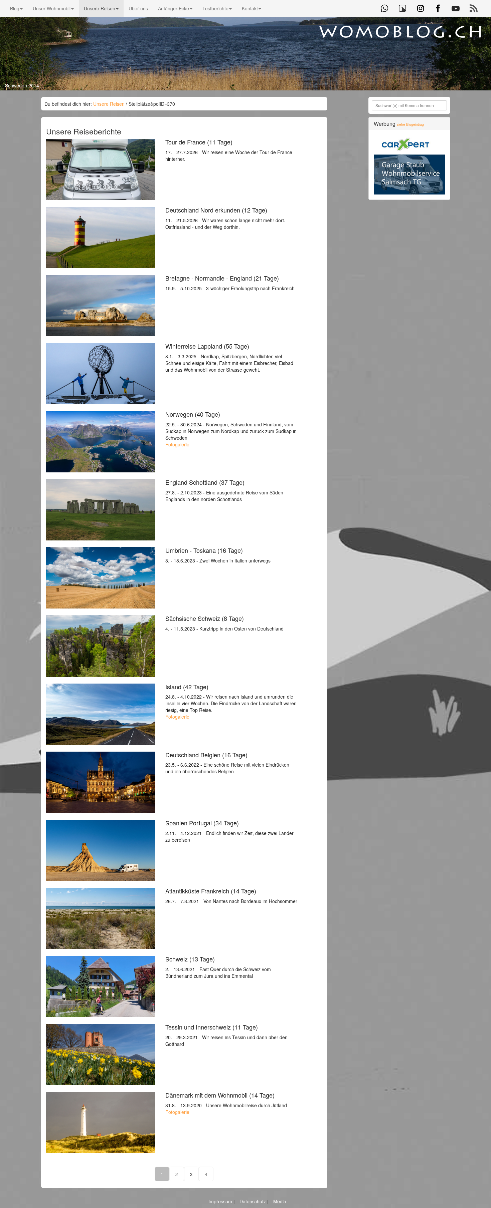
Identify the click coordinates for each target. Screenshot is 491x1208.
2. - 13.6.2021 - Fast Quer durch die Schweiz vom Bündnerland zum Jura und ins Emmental (218, 967)
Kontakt (250, 8)
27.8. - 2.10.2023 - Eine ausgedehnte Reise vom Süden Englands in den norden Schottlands (224, 490)
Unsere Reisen (99, 8)
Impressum (220, 1201)
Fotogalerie (177, 444)
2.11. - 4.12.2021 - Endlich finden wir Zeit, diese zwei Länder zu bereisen (229, 831)
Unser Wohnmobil (51, 8)
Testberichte (215, 8)
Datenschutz (253, 1201)
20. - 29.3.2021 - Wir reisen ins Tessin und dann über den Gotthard (226, 1035)
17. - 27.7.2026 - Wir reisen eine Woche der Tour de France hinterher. (228, 150)
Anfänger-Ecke (173, 8)
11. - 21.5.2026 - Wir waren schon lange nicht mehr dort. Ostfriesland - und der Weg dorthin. (225, 218)
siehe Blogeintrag (410, 124)
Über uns (138, 8)
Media (279, 1201)
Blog (14, 8)
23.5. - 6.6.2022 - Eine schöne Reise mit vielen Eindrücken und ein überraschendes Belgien (227, 763)
